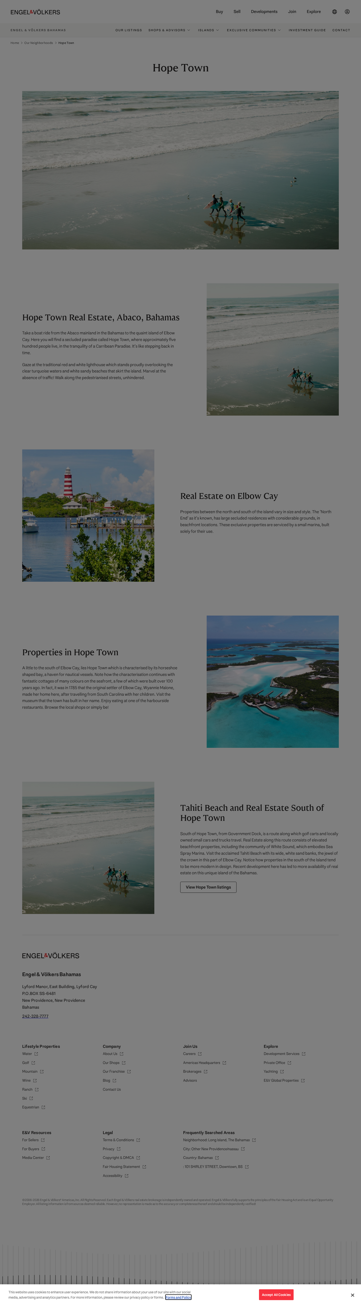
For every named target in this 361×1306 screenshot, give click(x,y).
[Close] (352, 1295)
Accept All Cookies (276, 1295)
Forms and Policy (178, 1297)
